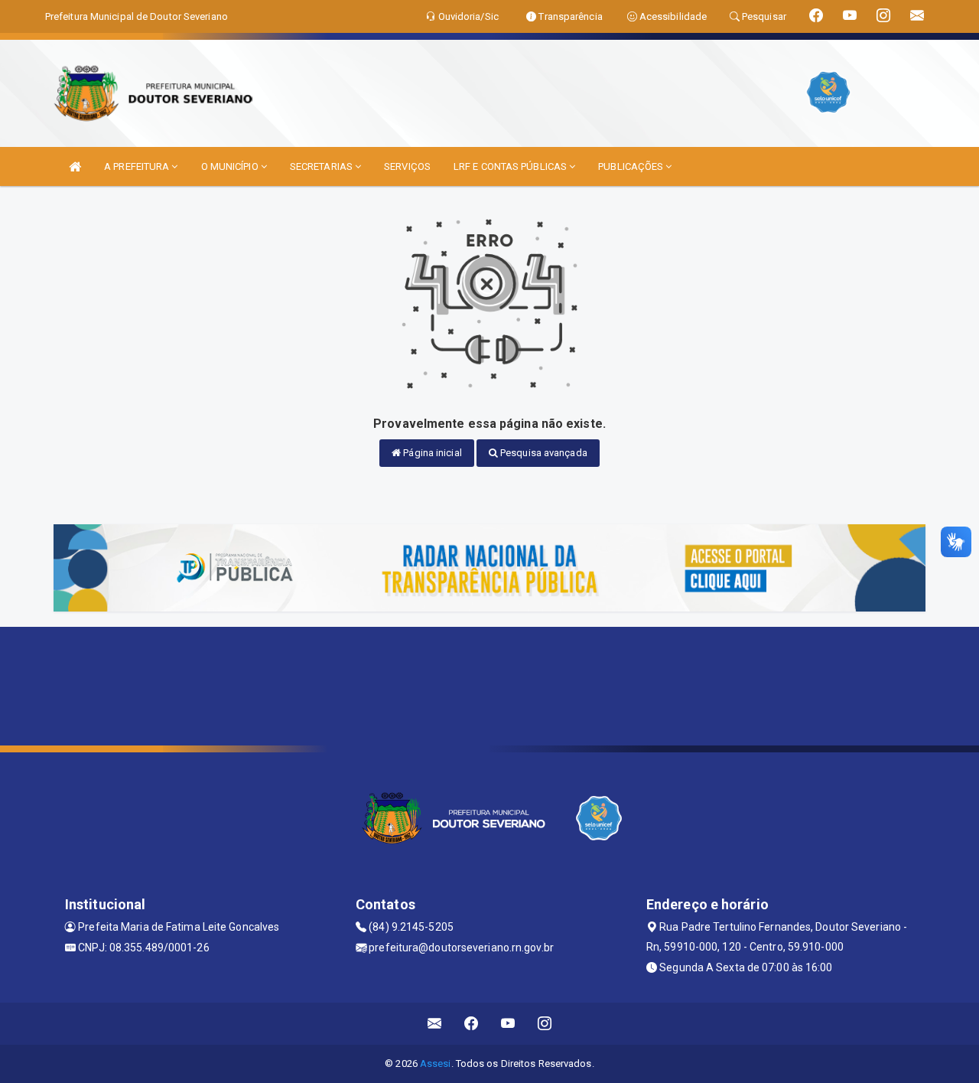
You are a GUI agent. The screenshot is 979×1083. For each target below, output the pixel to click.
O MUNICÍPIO (231, 166)
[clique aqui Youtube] (508, 1023)
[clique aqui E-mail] (434, 1023)
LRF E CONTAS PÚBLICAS (511, 166)
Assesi (435, 1063)
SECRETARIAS (322, 166)
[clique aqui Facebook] (471, 1023)
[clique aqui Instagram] (545, 1023)
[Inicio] (75, 166)
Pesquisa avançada (542, 452)
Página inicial (431, 452)
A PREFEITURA (137, 166)
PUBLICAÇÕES (631, 166)
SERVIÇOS (407, 166)
